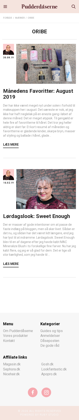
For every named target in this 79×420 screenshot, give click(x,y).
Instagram (46, 392)
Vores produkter (15, 336)
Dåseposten (49, 341)
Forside (7, 18)
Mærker (20, 18)
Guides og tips (51, 331)
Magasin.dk (12, 364)
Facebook (33, 392)
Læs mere (11, 144)
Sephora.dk (11, 369)
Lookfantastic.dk (54, 369)
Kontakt (9, 341)
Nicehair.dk (11, 374)
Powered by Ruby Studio (39, 414)
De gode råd (49, 345)
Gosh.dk (47, 364)
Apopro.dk (49, 374)
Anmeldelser (50, 336)
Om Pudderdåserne (18, 331)
